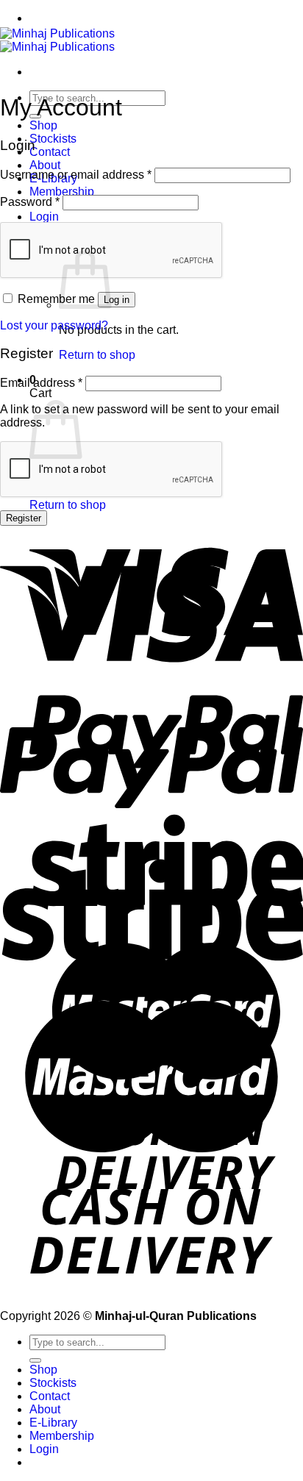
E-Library (53, 1422)
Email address (41, 383)
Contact (49, 152)
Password (30, 202)
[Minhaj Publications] (57, 40)
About (44, 165)
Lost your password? (54, 325)
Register (23, 518)
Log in (116, 299)
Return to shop (97, 355)
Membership (61, 191)
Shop (43, 125)
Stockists (52, 138)
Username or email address (76, 174)
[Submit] (35, 1360)
